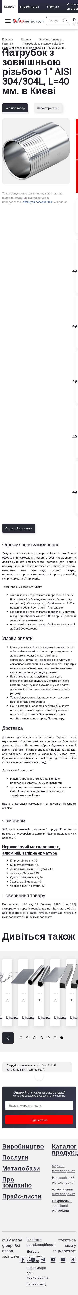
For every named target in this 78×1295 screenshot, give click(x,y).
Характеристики (48, 108)
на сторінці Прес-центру (48, 718)
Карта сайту (37, 1284)
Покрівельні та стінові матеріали (62, 1206)
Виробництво (29, 6)
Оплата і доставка (18, 528)
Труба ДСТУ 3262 (39, 1000)
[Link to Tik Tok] (73, 1260)
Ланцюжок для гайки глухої (7, 1000)
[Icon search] (65, 21)
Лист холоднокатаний (23, 1000)
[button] (8, 1038)
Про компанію (17, 1182)
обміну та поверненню (37, 202)
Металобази (21, 1168)
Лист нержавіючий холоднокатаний (55, 1000)
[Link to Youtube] (63, 1260)
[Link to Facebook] (23, 1260)
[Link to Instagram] (33, 1260)
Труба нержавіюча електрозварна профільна (71, 1000)
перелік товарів (30, 908)
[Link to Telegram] (43, 1260)
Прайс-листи (22, 1196)
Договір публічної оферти (34, 1256)
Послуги (53, 6)
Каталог (10, 6)
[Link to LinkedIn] (53, 1260)
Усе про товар (15, 108)
